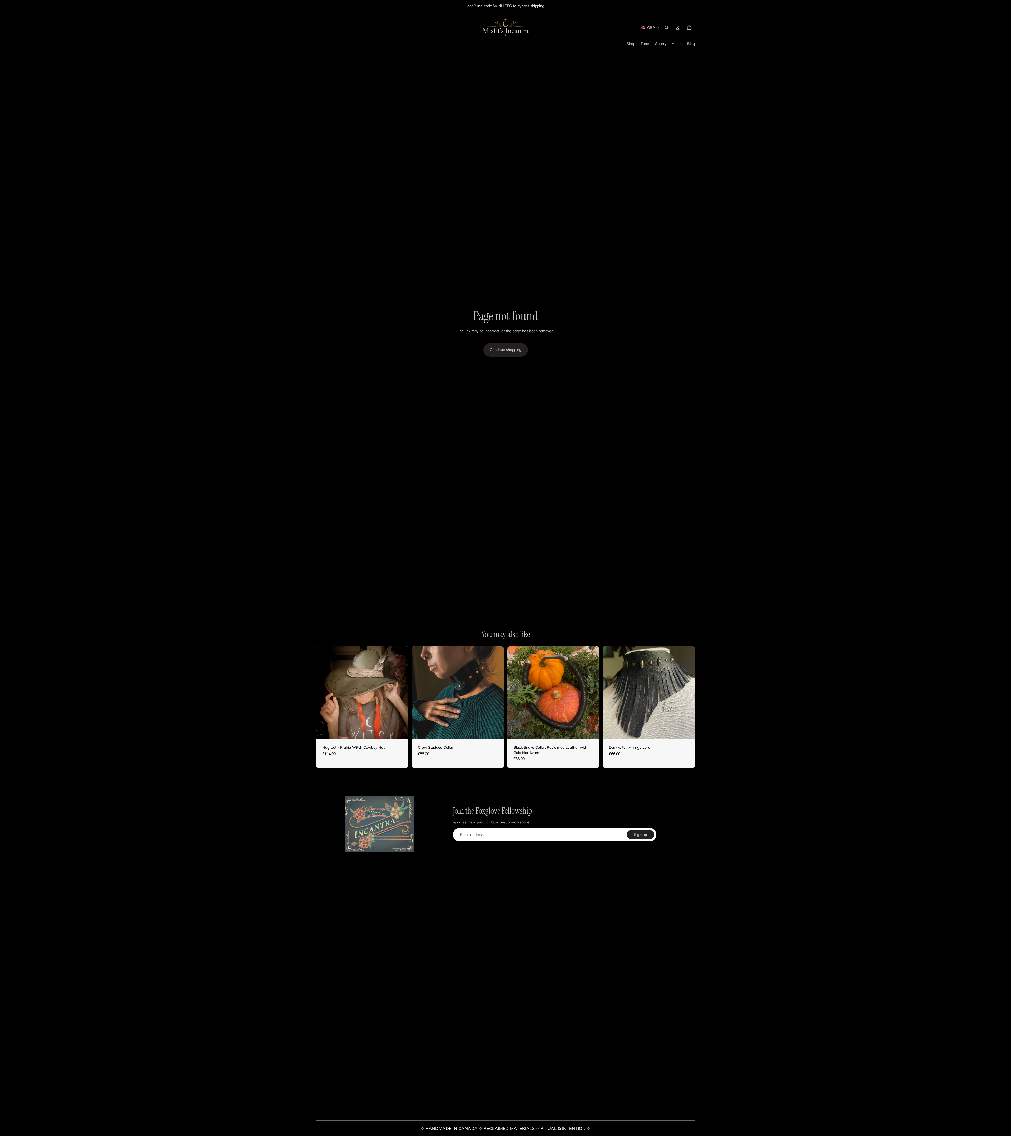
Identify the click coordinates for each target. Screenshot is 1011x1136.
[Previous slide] (324, 692)
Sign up (640, 834)
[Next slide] (400, 692)
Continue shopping (506, 349)
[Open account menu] (677, 27)
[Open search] (666, 27)
